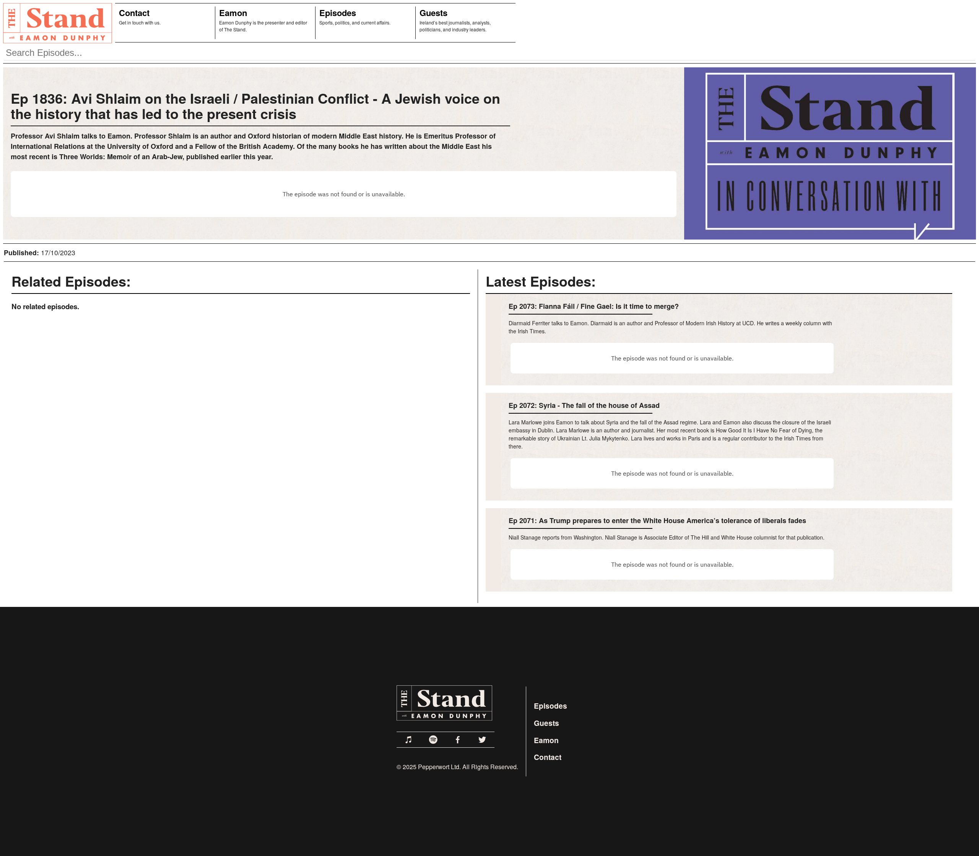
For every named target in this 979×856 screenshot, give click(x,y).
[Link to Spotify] (433, 739)
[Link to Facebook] (457, 739)
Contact (134, 13)
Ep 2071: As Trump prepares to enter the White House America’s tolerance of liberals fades (657, 520)
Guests (433, 13)
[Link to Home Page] (56, 23)
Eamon (233, 13)
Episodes (337, 13)
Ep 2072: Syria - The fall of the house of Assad (584, 405)
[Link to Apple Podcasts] (408, 739)
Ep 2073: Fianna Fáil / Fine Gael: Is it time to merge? (594, 306)
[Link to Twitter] (482, 739)
